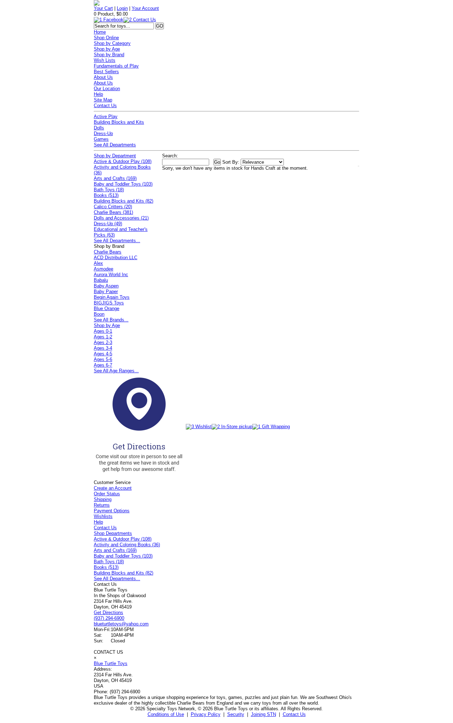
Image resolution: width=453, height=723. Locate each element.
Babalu (101, 280)
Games (101, 139)
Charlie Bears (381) (113, 212)
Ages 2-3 (103, 342)
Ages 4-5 (103, 353)
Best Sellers (106, 71)
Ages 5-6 (103, 359)
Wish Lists (104, 60)
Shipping (102, 499)
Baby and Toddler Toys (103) (123, 184)
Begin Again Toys (112, 297)
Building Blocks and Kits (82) (123, 201)
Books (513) (106, 195)
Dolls (99, 127)
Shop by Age (107, 49)
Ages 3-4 (103, 348)
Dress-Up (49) (108, 223)
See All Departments (115, 144)
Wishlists (103, 516)
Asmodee (103, 269)
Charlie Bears (107, 252)
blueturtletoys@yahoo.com (121, 623)
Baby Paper (106, 291)
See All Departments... (117, 240)
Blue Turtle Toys (110, 663)
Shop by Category (112, 43)
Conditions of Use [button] (166, 714)
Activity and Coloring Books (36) (127, 544)
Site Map (103, 100)
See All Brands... (111, 319)
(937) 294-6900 (109, 618)
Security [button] (235, 714)
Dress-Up (103, 133)
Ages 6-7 (103, 365)
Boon (99, 314)
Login (122, 8)
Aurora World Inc (111, 274)
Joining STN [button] (263, 714)
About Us (103, 77)
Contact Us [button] (294, 714)
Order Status (107, 493)
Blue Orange (106, 308)
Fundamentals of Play (116, 66)
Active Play (105, 116)
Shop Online (106, 37)
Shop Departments (113, 533)
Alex (98, 263)
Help (98, 94)
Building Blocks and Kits (119, 122)
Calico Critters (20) (113, 206)
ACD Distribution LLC (115, 257)
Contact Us (105, 105)
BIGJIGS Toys (109, 302)
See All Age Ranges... (116, 370)
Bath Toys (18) (109, 189)
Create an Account (113, 488)
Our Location (107, 88)
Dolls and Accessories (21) (121, 218)
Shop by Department (115, 155)
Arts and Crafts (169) (115, 178)
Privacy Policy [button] (205, 714)
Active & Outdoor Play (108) (122, 161)
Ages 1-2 (103, 336)
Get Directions (108, 612)
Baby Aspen (106, 285)
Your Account (145, 8)
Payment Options (112, 510)
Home (100, 32)
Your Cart (103, 8)
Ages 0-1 (103, 331)
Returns (102, 505)
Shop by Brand (109, 54)
